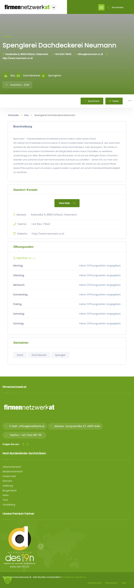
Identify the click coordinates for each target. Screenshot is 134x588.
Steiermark (9, 476)
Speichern (93, 101)
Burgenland (9, 490)
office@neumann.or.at (90, 54)
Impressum (111, 583)
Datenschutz (95, 583)
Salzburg (8, 485)
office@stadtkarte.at (31, 426)
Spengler (60, 355)
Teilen (115, 101)
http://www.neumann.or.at (48, 233)
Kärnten (7, 481)
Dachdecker (39, 355)
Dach (20, 355)
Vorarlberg (9, 504)
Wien (6, 495)
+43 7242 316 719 (31, 435)
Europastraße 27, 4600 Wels (83, 426)
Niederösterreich (13, 471)
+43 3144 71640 (62, 54)
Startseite (13, 115)
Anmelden (118, 7)
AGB (123, 583)
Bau (26, 115)
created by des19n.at (74, 577)
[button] (7, 580)
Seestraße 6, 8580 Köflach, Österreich (26, 54)
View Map (64, 203)
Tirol (5, 500)
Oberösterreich (12, 467)
